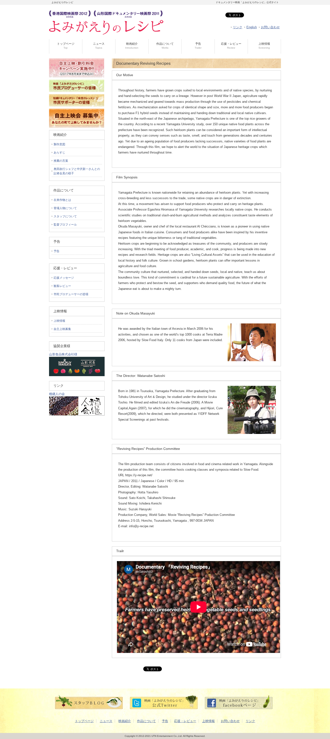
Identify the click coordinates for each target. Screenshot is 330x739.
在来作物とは (62, 200)
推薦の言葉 (61, 160)
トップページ (65, 45)
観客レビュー (62, 286)
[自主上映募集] (76, 126)
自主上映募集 (62, 329)
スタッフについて (65, 216)
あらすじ (59, 152)
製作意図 (59, 144)
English (251, 27)
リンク (237, 27)
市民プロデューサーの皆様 (71, 294)
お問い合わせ (270, 27)
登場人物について (65, 208)
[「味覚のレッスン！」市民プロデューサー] (76, 108)
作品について (165, 45)
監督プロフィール (65, 224)
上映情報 (264, 45)
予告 (198, 45)
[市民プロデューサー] (76, 93)
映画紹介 (131, 45)
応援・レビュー (231, 45)
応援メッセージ (64, 277)
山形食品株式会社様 (63, 354)
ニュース (99, 45)
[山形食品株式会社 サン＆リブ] (77, 375)
